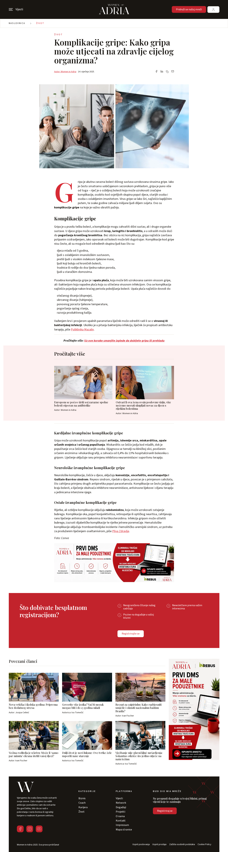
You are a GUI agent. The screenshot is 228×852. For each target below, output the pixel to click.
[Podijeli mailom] (172, 71)
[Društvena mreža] (20, 829)
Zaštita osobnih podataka (182, 844)
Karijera (83, 807)
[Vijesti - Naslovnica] (114, 9)
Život (40, 23)
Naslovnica (17, 23)
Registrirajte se (131, 634)
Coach (82, 802)
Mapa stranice (124, 829)
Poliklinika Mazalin (82, 329)
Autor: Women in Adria (65, 71)
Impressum (122, 825)
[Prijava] (213, 9)
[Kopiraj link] (167, 71)
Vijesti (119, 798)
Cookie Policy (204, 844)
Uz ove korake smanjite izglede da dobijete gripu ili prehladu (124, 341)
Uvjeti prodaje (159, 844)
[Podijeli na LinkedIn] (161, 71)
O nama (120, 816)
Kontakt (121, 820)
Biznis (82, 798)
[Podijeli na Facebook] (156, 71)
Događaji (121, 807)
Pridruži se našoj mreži (189, 9)
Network (121, 802)
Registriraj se (164, 811)
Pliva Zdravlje (120, 531)
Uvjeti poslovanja (141, 844)
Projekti (120, 811)
